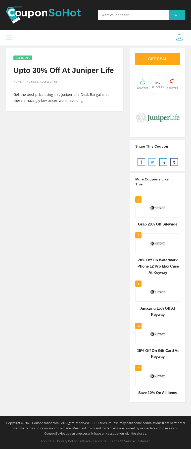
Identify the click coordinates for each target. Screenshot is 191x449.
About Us (47, 441)
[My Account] (179, 37)
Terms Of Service (122, 441)
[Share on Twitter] (152, 162)
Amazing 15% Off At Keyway (157, 311)
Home (17, 81)
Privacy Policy (67, 441)
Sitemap (144, 441)
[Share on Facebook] (141, 162)
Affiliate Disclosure (93, 441)
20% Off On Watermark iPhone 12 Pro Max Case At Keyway (158, 266)
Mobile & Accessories (41, 81)
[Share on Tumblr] (174, 162)
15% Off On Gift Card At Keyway (158, 354)
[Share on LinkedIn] (163, 162)
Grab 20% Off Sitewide (157, 224)
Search (177, 15)
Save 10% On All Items (157, 393)
